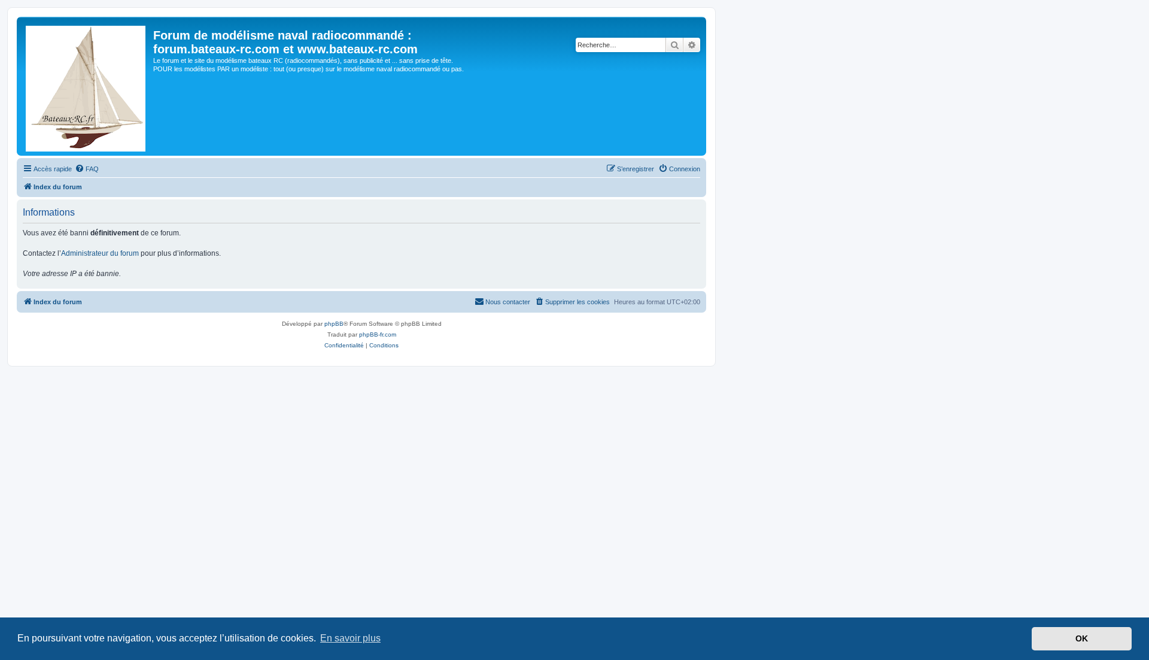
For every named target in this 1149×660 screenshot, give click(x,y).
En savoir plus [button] (350, 638)
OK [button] (1081, 638)
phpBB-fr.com (377, 334)
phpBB (334, 323)
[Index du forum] (86, 86)
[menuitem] (87, 169)
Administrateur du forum (100, 253)
